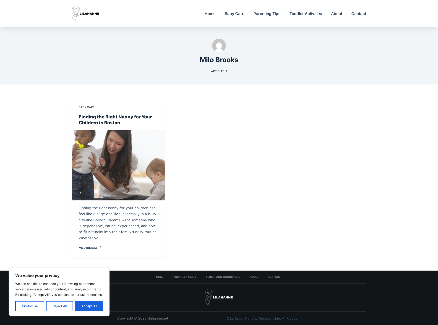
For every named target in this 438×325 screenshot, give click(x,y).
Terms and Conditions (223, 277)
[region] (59, 292)
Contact (358, 13)
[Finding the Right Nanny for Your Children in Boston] (118, 165)
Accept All (89, 306)
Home (210, 13)
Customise (30, 306)
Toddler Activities (305, 13)
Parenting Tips (266, 13)
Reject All (60, 306)
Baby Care (234, 13)
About (336, 13)
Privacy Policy (185, 277)
